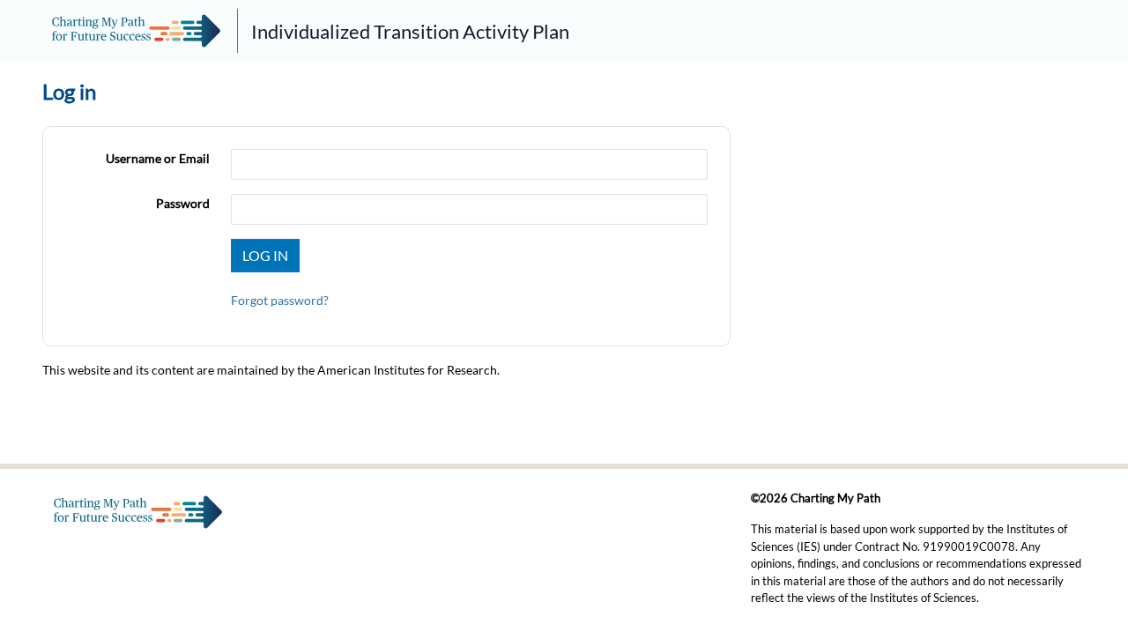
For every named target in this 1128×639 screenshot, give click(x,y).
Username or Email (158, 158)
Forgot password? (280, 300)
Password (183, 203)
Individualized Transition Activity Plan (410, 31)
